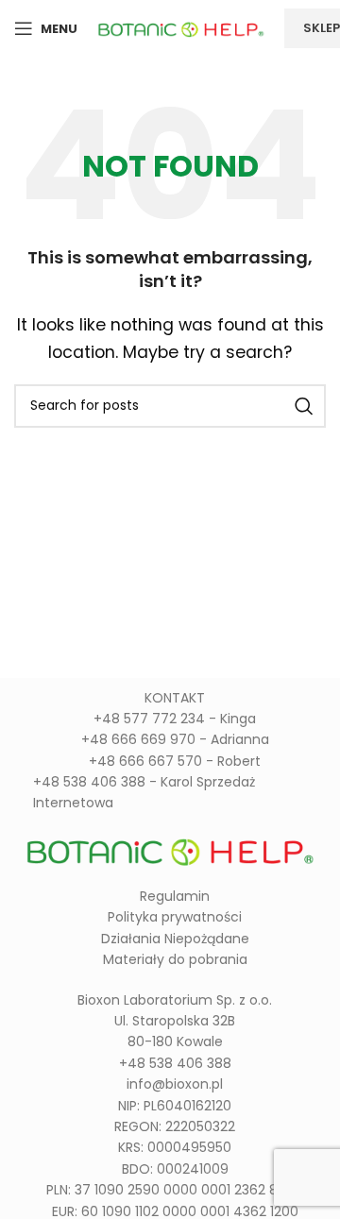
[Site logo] (180, 27)
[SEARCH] (304, 406)
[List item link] (170, 718)
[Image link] (170, 848)
